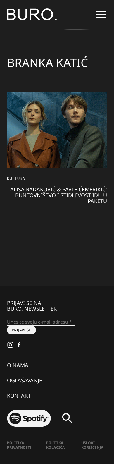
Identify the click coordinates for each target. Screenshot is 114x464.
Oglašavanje (24, 380)
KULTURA (16, 178)
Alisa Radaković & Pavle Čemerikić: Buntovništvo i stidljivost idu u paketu (58, 195)
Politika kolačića (55, 445)
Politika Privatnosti (19, 445)
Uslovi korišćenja (92, 445)
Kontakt (19, 395)
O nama (17, 365)
